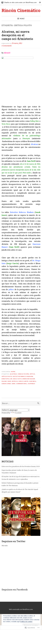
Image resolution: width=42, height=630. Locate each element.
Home (13, 371)
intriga (15, 381)
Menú (22, 19)
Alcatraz (13, 374)
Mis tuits (5, 546)
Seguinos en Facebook (15, 589)
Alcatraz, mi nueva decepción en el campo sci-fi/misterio (17, 35)
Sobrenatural (21, 383)
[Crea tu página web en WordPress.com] (21, 2)
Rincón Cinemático (21, 10)
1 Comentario (7, 46)
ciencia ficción (23, 374)
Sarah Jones (6, 383)
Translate (18, 413)
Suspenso (31, 383)
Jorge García (23, 381)
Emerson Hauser (28, 379)
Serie (13, 383)
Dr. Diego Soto (16, 379)
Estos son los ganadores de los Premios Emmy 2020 (21, 466)
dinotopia (6, 379)
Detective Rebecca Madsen (23, 376)
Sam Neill (32, 381)
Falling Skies (6, 381)
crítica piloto (7, 376)
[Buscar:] (21, 403)
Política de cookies (26, 621)
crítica (32, 374)
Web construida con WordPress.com (21, 609)
